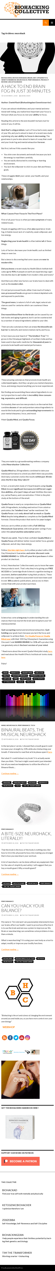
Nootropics (39, 679)
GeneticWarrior (8, 80)
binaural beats (20, 782)
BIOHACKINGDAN (20, 78)
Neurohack (22, 80)
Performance (34, 80)
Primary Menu (52, 23)
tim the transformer (30, 739)
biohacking (6, 78)
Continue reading (10, 773)
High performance (20, 675)
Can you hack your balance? (22, 908)
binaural (6, 782)
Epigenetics (42, 78)
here (50, 651)
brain (29, 78)
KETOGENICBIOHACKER (16, 1205)
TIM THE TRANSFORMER (31, 785)
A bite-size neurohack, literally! (26, 836)
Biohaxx (32, 782)
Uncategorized (15, 82)
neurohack (25, 679)
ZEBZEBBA (8, 1220)
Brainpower (27, 672)
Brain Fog (15, 672)
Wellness (30, 682)
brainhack (43, 782)
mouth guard (19, 883)
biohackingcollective (25, 958)
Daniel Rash (25, 96)
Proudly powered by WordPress (12, 1268)
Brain (5, 672)
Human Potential (37, 675)
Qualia (20, 682)
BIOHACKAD (9, 1190)
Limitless (6, 679)
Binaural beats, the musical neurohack (23, 732)
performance (46, 883)
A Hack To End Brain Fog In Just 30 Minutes (26, 88)
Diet (35, 78)
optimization (8, 682)
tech (33, 725)
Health (6, 675)
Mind (16, 679)
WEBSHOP (9, 1027)
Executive (39, 672)
